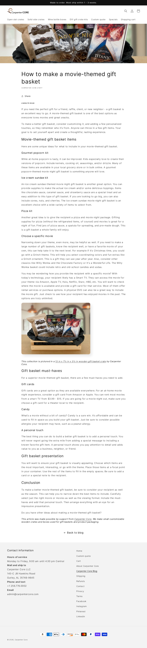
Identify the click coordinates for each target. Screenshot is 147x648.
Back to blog (75, 532)
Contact (80, 586)
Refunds (80, 581)
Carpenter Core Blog (86, 571)
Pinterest (80, 611)
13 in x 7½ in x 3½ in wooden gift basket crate (80, 361)
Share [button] (28, 96)
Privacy (80, 591)
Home (79, 551)
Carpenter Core (82, 519)
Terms (79, 596)
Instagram (81, 606)
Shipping (80, 576)
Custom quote (83, 556)
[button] (126, 11)
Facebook (81, 601)
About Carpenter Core (87, 566)
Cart (78, 561)
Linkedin (80, 616)
